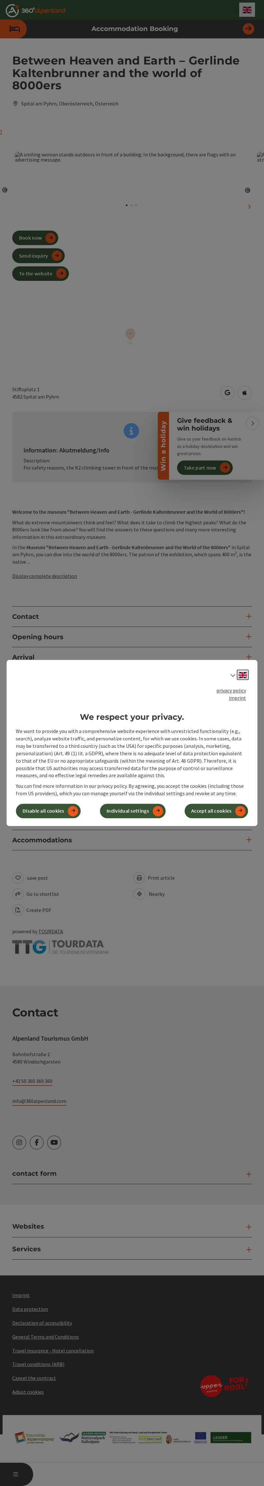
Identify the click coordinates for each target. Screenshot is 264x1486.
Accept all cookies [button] (211, 811)
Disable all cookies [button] (43, 811)
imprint (237, 698)
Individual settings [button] (128, 811)
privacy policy (231, 690)
